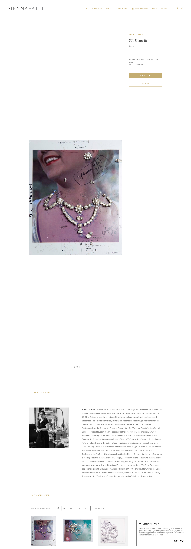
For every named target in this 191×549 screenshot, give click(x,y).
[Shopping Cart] (182, 8)
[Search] (178, 8)
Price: (65, 508)
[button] (92, 8)
